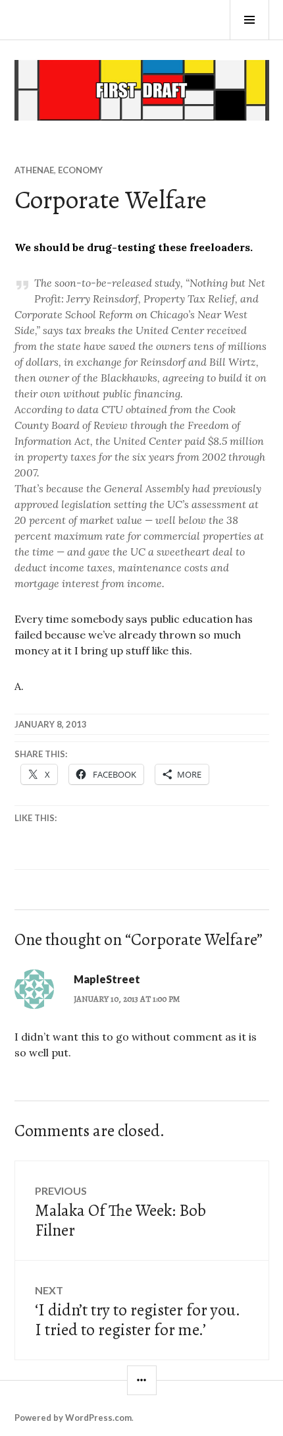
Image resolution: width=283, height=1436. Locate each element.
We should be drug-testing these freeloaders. (133, 247)
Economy (80, 170)
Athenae (34, 170)
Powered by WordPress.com (73, 1417)
